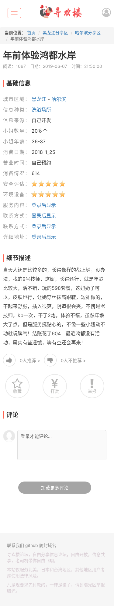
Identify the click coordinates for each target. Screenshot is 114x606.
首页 (31, 32)
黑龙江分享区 (55, 32)
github (31, 545)
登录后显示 (44, 205)
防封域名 (47, 545)
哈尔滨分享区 (88, 32)
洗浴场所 (41, 110)
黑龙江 (39, 99)
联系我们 (15, 545)
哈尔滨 (58, 99)
